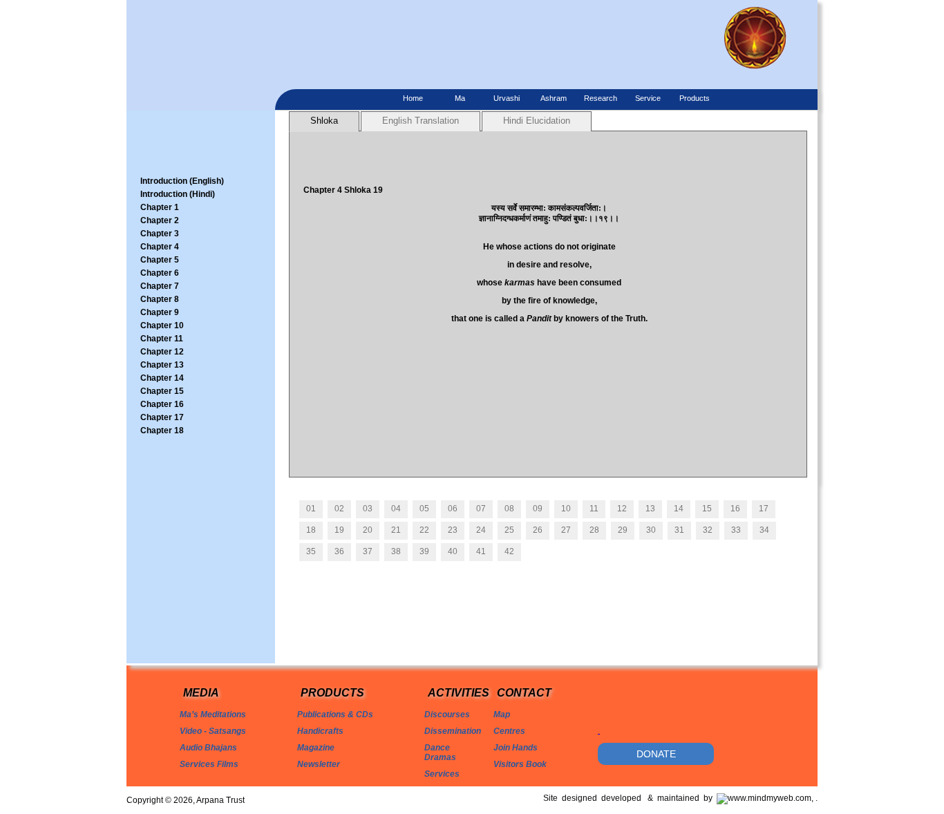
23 (452, 530)
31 (679, 530)
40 (452, 551)
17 (763, 508)
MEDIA (201, 693)
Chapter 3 (159, 233)
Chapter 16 (162, 404)
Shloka (324, 120)
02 (339, 508)
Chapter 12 (162, 352)
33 (736, 530)
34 (764, 530)
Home (413, 98)
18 (311, 530)
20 (367, 530)
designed (581, 798)
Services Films (209, 764)
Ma (460, 98)
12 (622, 508)
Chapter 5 (159, 260)
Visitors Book (520, 764)
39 (424, 551)
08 (509, 508)
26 (537, 530)
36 (339, 551)
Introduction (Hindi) (177, 194)
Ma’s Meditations (213, 714)
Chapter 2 (159, 220)
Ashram (553, 98)
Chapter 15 (162, 391)
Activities (458, 693)
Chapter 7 (159, 286)
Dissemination (452, 731)
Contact (524, 693)
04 (396, 508)
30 (651, 530)
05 (424, 508)
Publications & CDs (335, 714)
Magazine (315, 748)
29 (622, 530)
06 (452, 508)
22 (424, 530)
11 (593, 508)
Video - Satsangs (213, 731)
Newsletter (318, 764)
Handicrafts (320, 731)
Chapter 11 (161, 338)
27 (566, 530)
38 (396, 551)
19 (339, 530)
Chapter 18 (162, 430)
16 (735, 508)
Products (694, 98)
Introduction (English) (182, 181)
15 (707, 508)
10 (566, 508)
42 (509, 551)
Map (501, 714)
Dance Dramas (440, 752)
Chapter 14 (162, 378)
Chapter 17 (162, 417)
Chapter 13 (162, 365)
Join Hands (515, 748)
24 (481, 530)
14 (678, 508)
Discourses (447, 714)
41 (481, 551)
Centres (509, 731)
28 (594, 530)
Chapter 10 (162, 325)
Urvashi (506, 98)
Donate (656, 753)
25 (509, 530)
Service (648, 98)
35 (311, 551)
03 (367, 508)
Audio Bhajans (208, 748)
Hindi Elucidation (536, 120)
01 (311, 508)
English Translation (420, 120)
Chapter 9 (159, 312)
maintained (680, 798)
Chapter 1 (159, 207)
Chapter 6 (159, 273)
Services (442, 774)
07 (481, 508)
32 (707, 530)
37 (367, 551)
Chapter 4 (159, 247)
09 (537, 508)
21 (396, 530)
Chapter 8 (159, 299)
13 (650, 508)
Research (600, 98)
